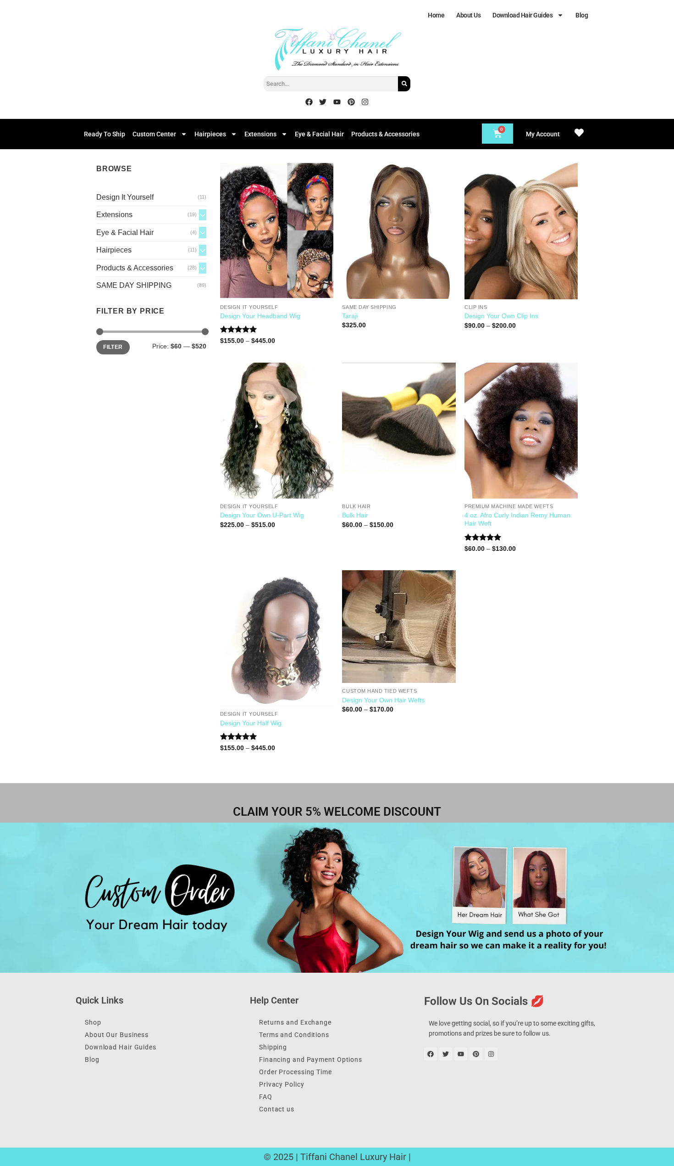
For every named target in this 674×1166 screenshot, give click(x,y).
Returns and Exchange (295, 1022)
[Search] (404, 83)
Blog (581, 15)
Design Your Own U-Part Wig (262, 515)
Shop (93, 1022)
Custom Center (154, 134)
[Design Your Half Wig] (276, 638)
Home (436, 15)
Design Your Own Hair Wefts (383, 700)
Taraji (350, 316)
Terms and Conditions (294, 1034)
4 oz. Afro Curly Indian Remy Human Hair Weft (517, 519)
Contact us (276, 1109)
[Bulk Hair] (398, 431)
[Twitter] (323, 102)
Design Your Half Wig (251, 723)
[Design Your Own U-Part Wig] (276, 431)
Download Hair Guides (522, 15)
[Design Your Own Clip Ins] (521, 231)
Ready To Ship (104, 134)
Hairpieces (210, 134)
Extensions (260, 134)
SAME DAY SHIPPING (133, 285)
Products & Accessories (385, 134)
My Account (543, 134)
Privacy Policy (281, 1084)
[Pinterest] (351, 102)
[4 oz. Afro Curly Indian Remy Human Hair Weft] (521, 431)
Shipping (273, 1047)
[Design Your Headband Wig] (276, 231)
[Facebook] (309, 102)
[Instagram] (365, 102)
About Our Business (117, 1034)
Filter (112, 347)
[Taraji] (398, 231)
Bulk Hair (355, 515)
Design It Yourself (125, 197)
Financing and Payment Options (310, 1059)
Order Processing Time (295, 1072)
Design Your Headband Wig (260, 316)
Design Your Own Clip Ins (501, 316)
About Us (468, 15)
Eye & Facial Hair (319, 134)
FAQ (265, 1096)
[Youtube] (337, 102)
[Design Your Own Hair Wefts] (398, 626)
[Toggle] (202, 214)
